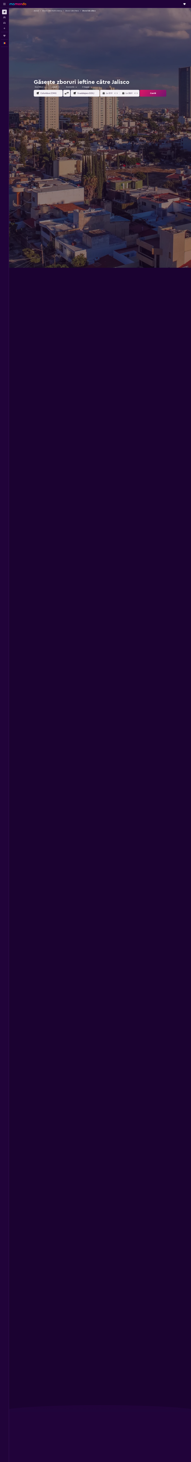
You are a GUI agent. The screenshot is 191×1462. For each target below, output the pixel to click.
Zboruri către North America (52, 11)
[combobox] (40, 87)
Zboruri (36, 11)
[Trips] (4, 35)
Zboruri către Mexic (72, 11)
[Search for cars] (4, 22)
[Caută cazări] (4, 17)
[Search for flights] (4, 12)
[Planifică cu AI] (4, 28)
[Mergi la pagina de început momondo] (17, 4)
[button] (4, 4)
